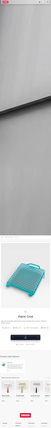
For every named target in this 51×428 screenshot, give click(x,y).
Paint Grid (17, 236)
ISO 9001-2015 (44, 425)
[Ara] (36, 2)
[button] (48, 2)
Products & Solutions (9, 236)
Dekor (2, 236)
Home (4, 425)
